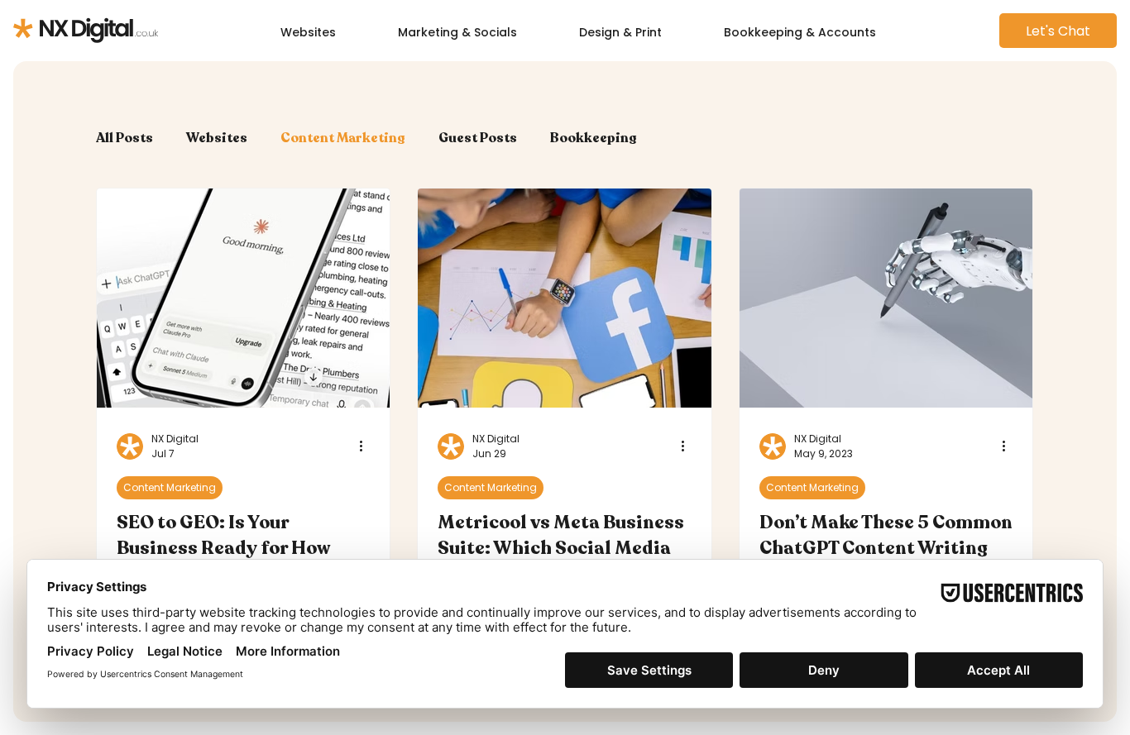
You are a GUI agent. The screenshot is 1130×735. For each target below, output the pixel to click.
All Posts (124, 138)
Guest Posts (477, 138)
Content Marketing (342, 138)
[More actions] (367, 446)
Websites (216, 138)
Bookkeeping (593, 138)
